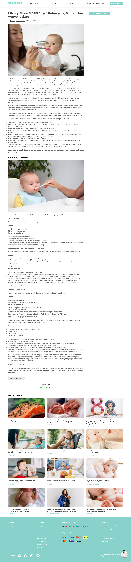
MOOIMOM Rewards (42, 544)
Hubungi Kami (41, 526)
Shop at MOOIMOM (117, 3)
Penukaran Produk (42, 532)
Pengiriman (40, 529)
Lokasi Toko (11, 529)
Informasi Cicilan (42, 541)
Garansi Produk (41, 535)
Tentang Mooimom (13, 526)
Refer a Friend (41, 547)
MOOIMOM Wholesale (14, 532)
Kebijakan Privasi (42, 538)
